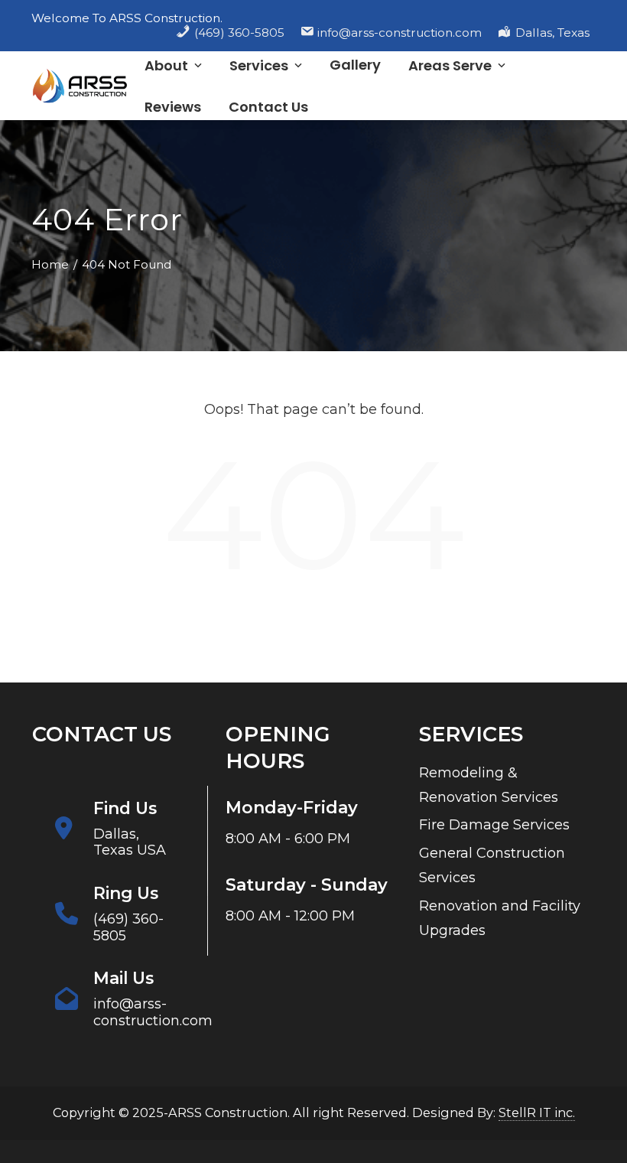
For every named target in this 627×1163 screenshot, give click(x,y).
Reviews (173, 106)
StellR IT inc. (537, 1112)
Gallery (355, 64)
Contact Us (268, 106)
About (166, 65)
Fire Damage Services (494, 824)
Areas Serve (450, 65)
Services (258, 65)
